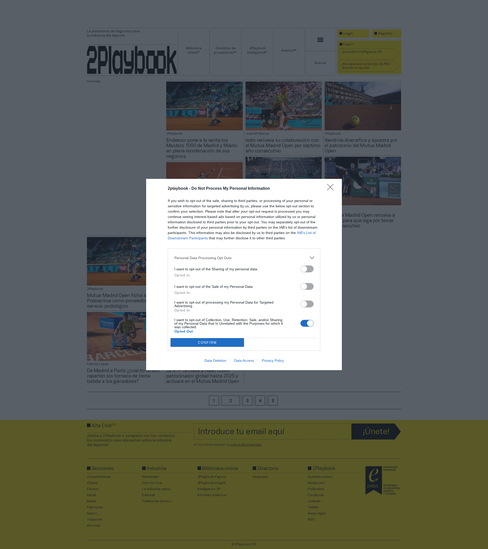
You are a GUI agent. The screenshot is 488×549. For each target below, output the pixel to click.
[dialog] (244, 274)
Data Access (244, 360)
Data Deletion (215, 360)
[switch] (307, 268)
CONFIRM (207, 342)
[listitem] (244, 257)
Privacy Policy (273, 360)
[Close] (332, 189)
